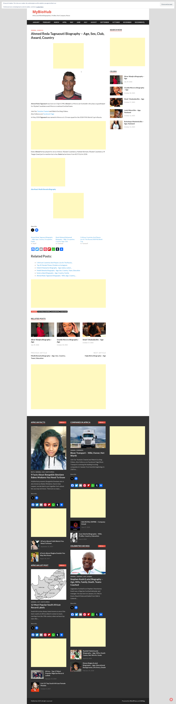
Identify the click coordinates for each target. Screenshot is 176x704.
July (85, 22)
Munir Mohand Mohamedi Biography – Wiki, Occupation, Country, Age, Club (65, 239)
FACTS (33, 472)
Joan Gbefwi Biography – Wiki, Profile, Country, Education (90, 535)
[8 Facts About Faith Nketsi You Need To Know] (35, 541)
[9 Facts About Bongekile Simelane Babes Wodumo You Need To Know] (48, 470)
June (78, 22)
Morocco (40, 30)
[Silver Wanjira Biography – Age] (42, 337)
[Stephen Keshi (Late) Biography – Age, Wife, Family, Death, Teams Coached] (88, 575)
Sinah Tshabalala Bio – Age (93, 340)
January (36, 22)
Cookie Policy (39, 7)
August (94, 22)
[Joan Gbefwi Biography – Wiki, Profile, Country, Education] (73, 534)
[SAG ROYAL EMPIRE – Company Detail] (75, 522)
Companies (79, 450)
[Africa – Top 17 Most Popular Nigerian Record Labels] (37, 671)
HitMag (142, 701)
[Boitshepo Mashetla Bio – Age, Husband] (116, 122)
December (139, 22)
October (116, 22)
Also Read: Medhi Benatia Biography (43, 189)
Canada (72, 450)
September (104, 22)
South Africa (50, 472)
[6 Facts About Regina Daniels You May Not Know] (34, 553)
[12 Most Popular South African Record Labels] (48, 600)
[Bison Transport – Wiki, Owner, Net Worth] (88, 448)
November (127, 22)
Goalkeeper (55, 311)
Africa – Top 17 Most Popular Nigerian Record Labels (54, 673)
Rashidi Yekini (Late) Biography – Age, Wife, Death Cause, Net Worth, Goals (94, 653)
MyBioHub (41, 11)
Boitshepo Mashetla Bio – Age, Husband (134, 123)
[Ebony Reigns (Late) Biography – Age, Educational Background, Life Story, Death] (75, 663)
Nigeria (89, 576)
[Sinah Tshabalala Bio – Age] (94, 337)
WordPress (133, 701)
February (47, 22)
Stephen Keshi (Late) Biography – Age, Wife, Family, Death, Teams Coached (86, 582)
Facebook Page (48, 114)
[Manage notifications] (171, 699)
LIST (38, 602)
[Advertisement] (68, 56)
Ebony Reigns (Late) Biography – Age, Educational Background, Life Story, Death (94, 665)
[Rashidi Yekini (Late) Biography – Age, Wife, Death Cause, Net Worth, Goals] (75, 651)
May (71, 22)
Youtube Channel (43, 111)
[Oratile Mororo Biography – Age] (68, 337)
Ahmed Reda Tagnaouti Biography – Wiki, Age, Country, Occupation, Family (42, 239)
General (33, 30)
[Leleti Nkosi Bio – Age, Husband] (116, 110)
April (65, 22)
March (56, 22)
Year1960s (63, 311)
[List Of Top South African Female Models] (35, 683)
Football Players (44, 311)
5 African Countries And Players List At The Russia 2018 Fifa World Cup (91, 239)
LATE (84, 576)
